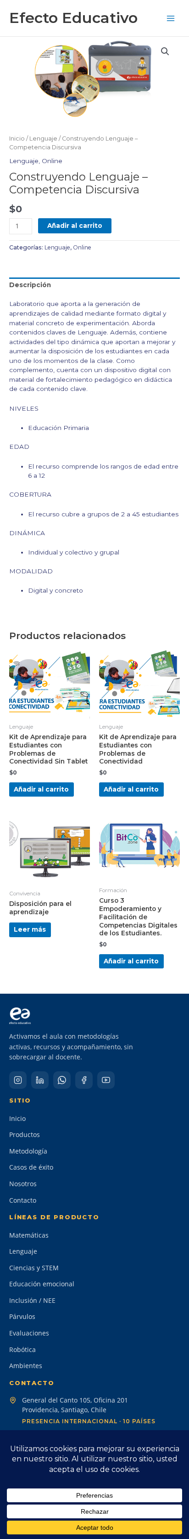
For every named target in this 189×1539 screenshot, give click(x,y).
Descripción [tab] (30, 285)
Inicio (17, 138)
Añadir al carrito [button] (41, 789)
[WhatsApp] (62, 1080)
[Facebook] (84, 1080)
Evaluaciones (29, 1333)
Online (52, 160)
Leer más (30, 929)
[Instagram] (18, 1080)
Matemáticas (29, 1235)
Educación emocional (41, 1283)
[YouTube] (106, 1080)
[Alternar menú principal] (171, 18)
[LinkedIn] (40, 1080)
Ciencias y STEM (34, 1267)
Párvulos (22, 1316)
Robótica (22, 1349)
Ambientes (25, 1365)
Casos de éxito (31, 1167)
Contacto (22, 1200)
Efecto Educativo (73, 18)
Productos (24, 1134)
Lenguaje (43, 138)
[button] (165, 51)
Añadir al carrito (74, 225)
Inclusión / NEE (32, 1300)
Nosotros (23, 1183)
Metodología (28, 1151)
